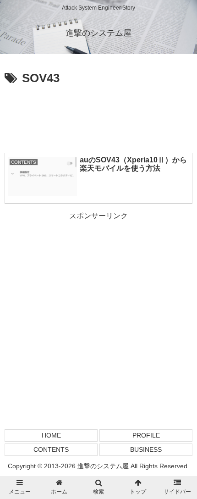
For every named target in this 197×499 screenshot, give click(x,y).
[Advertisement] (98, 116)
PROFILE (146, 435)
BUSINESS (146, 449)
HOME (51, 435)
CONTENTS (51, 449)
